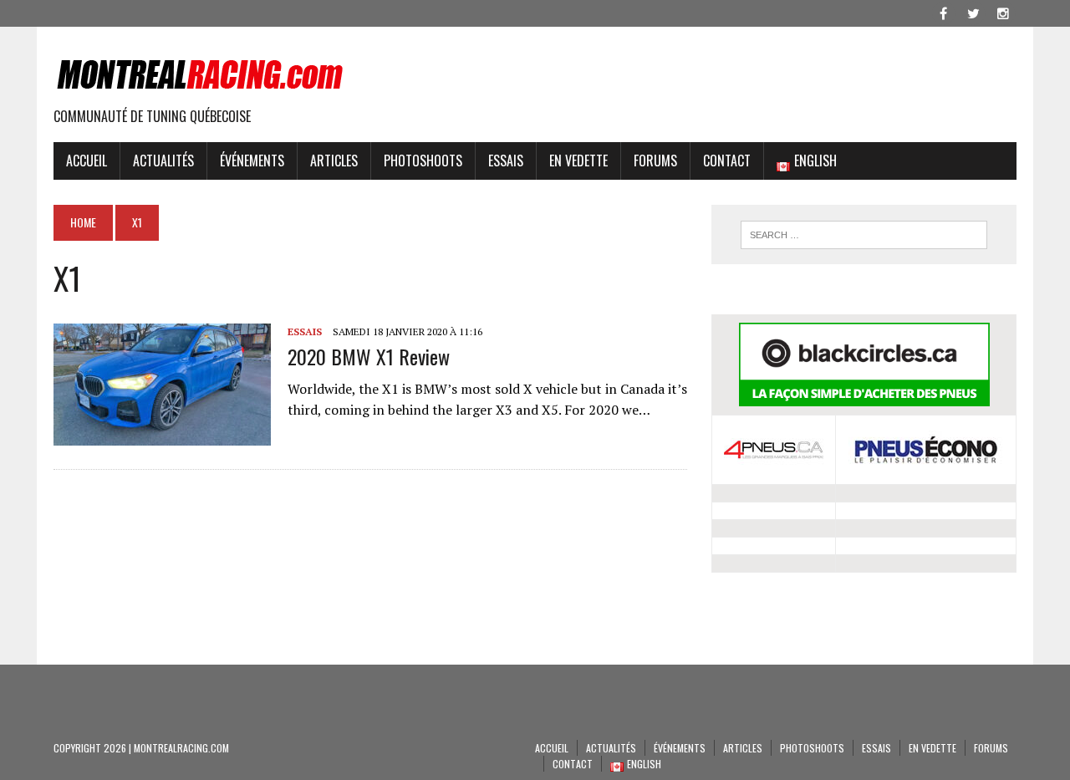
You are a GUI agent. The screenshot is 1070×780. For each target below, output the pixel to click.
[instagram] (1003, 12)
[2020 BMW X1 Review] (162, 435)
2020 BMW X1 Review (369, 356)
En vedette (578, 160)
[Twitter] (973, 12)
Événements (252, 160)
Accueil (86, 160)
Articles (334, 160)
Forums (655, 160)
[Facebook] (943, 12)
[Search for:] (863, 235)
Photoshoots (423, 160)
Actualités (163, 160)
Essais (505, 160)
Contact (727, 160)
